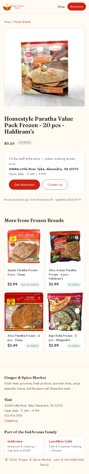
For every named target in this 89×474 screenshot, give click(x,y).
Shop (61, 7)
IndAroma (77, 459)
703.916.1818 (13, 415)
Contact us (55, 184)
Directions (76, 7)
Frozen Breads (22, 22)
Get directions (24, 184)
